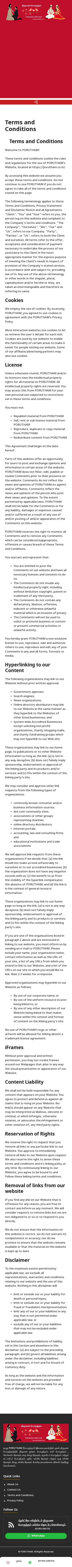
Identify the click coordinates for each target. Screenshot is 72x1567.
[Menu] (36, 102)
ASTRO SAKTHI (46, 1561)
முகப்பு (19, 1561)
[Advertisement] (36, 62)
